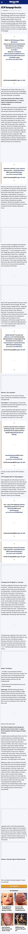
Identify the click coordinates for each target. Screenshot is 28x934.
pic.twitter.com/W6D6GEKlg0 (14, 512)
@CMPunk (14, 44)
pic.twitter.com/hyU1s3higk (14, 174)
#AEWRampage (14, 40)
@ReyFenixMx (8, 170)
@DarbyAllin (21, 44)
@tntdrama (14, 42)
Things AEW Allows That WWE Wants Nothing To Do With (7, 908)
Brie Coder (5, 10)
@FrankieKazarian (20, 55)
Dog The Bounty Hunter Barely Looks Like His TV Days (7, 928)
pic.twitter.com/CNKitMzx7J (14, 346)
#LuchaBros (14, 50)
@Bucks (10, 339)
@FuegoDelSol (13, 506)
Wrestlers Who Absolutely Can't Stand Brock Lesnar (20, 908)
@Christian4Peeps (9, 55)
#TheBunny (18, 52)
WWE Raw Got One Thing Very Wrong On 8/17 (20, 928)
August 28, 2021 (21, 177)
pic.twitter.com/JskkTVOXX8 (14, 59)
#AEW (7, 46)
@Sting (14, 434)
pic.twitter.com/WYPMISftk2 (14, 459)
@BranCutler (20, 53)
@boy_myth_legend (18, 168)
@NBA (7, 335)
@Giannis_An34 (8, 337)
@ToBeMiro (12, 57)
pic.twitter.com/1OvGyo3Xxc (14, 553)
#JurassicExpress (17, 48)
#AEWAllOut (7, 428)
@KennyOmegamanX (10, 53)
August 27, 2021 (21, 80)
